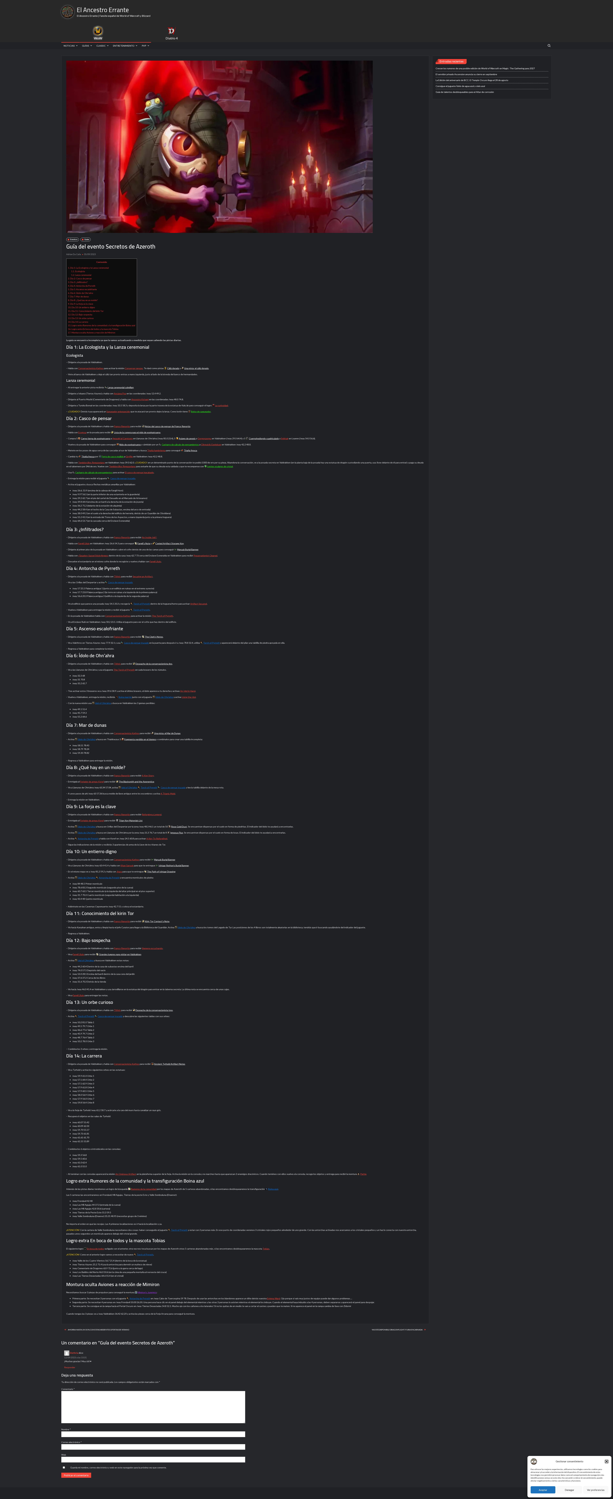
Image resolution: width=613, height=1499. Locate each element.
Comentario (68, 1389)
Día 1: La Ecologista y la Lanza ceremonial (88, 268)
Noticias (69, 45)
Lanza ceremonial (81, 275)
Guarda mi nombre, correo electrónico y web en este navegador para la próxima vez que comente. (118, 1467)
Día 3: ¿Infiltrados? (78, 282)
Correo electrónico (71, 1442)
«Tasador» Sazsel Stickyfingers (93, 555)
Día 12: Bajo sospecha (80, 314)
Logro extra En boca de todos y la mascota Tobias (93, 329)
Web (63, 1454)
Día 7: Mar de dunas (78, 296)
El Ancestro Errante (103, 10)
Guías (85, 45)
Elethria (74, 1352)
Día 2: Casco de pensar (80, 278)
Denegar (569, 1489)
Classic (101, 45)
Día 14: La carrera (78, 322)
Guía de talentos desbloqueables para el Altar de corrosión (465, 92)
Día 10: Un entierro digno (81, 307)
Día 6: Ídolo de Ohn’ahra (80, 293)
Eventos (73, 239)
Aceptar (543, 1489)
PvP (144, 45)
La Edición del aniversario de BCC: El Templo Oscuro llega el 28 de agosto (472, 80)
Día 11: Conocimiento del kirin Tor (86, 311)
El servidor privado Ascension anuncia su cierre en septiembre (466, 74)
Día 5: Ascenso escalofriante (82, 289)
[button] (606, 1461)
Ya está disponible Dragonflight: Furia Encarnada (397, 1329)
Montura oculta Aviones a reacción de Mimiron (91, 332)
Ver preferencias (596, 1489)
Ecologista (78, 271)
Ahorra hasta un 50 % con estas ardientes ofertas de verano (98, 1329)
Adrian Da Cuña (73, 254)
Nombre (66, 1429)
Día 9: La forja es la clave (80, 304)
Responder (69, 1367)
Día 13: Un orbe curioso (81, 318)
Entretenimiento (123, 45)
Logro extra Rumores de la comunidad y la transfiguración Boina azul (101, 325)
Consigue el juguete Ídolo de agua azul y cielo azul (460, 86)
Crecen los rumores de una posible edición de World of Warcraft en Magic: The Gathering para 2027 (485, 68)
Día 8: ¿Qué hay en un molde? (83, 300)
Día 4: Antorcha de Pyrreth (81, 286)
